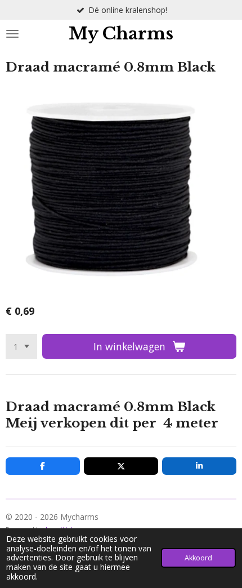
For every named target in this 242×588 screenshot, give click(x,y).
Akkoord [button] (198, 558)
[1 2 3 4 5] (21, 346)
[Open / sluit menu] (12, 34)
